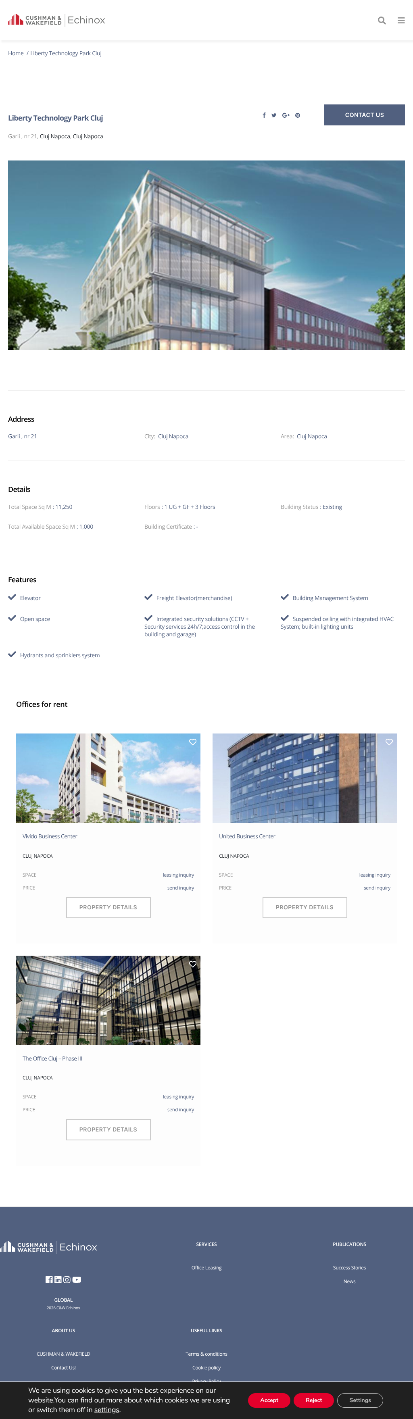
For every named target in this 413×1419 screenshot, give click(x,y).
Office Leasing (207, 1267)
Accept (269, 1400)
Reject (314, 1400)
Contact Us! (63, 1367)
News (350, 1281)
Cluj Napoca (55, 136)
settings (106, 1410)
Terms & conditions (206, 1353)
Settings (360, 1400)
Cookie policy (206, 1367)
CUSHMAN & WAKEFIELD (63, 1353)
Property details (108, 907)
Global (63, 1299)
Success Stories (349, 1267)
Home (16, 53)
